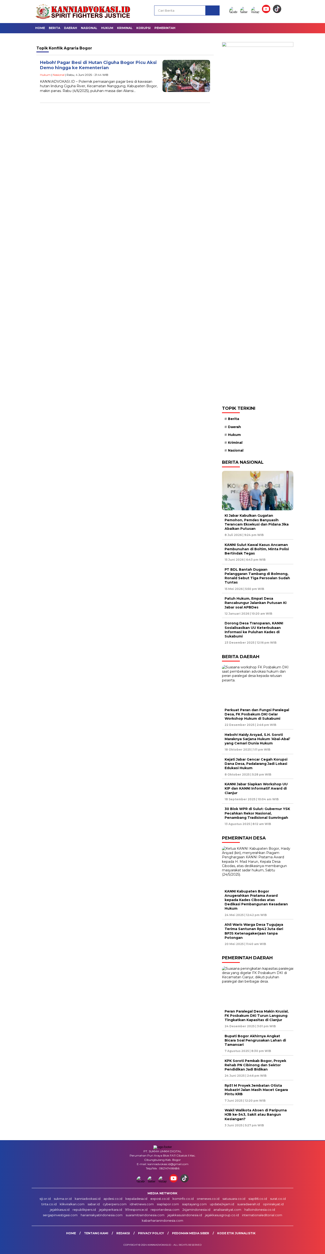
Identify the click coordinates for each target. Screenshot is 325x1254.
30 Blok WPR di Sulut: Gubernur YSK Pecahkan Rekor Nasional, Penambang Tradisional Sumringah (257, 813)
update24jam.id (222, 1204)
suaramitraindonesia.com (145, 1215)
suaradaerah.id (248, 1204)
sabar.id (94, 1204)
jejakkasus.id (59, 1209)
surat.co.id (278, 1199)
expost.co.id (159, 1199)
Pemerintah (164, 28)
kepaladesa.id (136, 1199)
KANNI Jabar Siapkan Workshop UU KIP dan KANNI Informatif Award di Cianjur (256, 788)
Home (40, 28)
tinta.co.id (49, 1204)
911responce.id (136, 1209)
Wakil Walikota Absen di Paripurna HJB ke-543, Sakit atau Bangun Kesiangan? (256, 1114)
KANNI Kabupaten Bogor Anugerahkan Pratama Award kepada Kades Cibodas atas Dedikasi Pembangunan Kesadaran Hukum (256, 900)
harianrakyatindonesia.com (102, 1215)
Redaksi (123, 1233)
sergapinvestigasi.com (60, 1215)
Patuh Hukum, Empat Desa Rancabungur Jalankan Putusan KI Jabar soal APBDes (255, 602)
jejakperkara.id (110, 1209)
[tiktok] (277, 12)
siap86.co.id (257, 1199)
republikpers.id (84, 1209)
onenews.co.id (208, 1199)
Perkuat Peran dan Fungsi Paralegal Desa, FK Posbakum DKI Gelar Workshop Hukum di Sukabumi (257, 714)
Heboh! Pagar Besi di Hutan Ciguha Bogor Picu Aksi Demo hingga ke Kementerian (98, 65)
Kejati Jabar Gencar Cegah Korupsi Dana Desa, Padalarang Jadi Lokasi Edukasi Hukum (256, 763)
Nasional (89, 28)
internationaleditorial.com (262, 1215)
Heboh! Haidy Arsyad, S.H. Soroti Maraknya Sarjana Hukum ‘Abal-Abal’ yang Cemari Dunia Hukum (257, 739)
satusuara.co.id (233, 1199)
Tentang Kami (96, 1233)
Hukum (107, 28)
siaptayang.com (194, 1204)
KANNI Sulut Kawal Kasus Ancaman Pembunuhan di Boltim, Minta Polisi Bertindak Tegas (257, 549)
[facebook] (234, 12)
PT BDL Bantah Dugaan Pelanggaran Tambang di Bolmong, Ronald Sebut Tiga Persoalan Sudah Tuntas (257, 576)
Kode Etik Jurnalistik (236, 1233)
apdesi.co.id (112, 1199)
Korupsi (143, 28)
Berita (54, 28)
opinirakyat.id (273, 1204)
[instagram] (256, 12)
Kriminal (125, 28)
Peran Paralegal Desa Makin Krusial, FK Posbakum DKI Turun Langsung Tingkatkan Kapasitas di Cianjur (257, 1015)
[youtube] (267, 12)
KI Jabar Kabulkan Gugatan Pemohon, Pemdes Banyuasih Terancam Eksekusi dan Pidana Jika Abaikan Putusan (257, 522)
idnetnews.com (142, 1204)
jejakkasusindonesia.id (184, 1215)
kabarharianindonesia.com (162, 1220)
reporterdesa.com (165, 1209)
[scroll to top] (311, 1246)
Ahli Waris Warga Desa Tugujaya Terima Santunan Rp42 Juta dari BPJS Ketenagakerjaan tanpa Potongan (254, 931)
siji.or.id (45, 1199)
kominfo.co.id (183, 1199)
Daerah (70, 28)
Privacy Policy (151, 1233)
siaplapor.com (168, 1204)
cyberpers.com (115, 1204)
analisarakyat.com (227, 1209)
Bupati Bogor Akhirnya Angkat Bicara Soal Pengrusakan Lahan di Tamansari (255, 1040)
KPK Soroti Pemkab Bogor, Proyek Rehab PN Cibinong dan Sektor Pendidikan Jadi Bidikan (255, 1065)
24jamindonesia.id (196, 1209)
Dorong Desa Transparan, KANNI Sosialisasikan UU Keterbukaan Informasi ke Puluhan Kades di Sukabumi (254, 629)
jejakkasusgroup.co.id (222, 1215)
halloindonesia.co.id (259, 1209)
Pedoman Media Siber (190, 1233)
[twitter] (245, 12)
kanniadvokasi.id (87, 1199)
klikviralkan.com (72, 1204)
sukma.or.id (63, 1199)
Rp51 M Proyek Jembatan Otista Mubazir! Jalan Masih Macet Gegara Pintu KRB (256, 1089)
